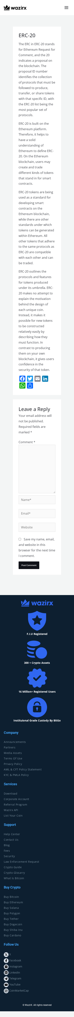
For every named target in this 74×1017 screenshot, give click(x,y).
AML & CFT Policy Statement (23, 769)
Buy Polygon (12, 913)
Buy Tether (11, 919)
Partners (9, 747)
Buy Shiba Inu (13, 930)
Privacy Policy (13, 764)
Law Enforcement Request (21, 861)
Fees (7, 850)
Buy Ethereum (13, 902)
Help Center (12, 834)
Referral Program (15, 804)
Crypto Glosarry (14, 872)
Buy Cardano (12, 935)
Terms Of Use (13, 758)
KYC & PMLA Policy (16, 775)
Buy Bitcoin (11, 897)
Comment (27, 442)
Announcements (15, 742)
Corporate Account (16, 799)
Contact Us (11, 839)
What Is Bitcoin (14, 878)
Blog (7, 845)
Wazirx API (11, 810)
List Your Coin (13, 815)
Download (10, 793)
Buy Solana (11, 908)
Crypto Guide (13, 867)
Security (9, 856)
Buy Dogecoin (13, 924)
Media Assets (13, 753)
